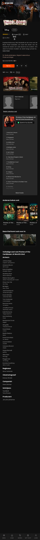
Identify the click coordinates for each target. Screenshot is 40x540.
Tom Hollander (8, 300)
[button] (4, 536)
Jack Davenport (8, 291)
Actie (14, 30)
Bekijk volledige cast (10, 111)
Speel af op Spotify (26, 123)
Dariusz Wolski (7, 378)
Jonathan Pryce (8, 308)
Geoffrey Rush (7, 274)
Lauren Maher (7, 342)
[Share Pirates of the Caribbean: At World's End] (25, 65)
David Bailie (6, 330)
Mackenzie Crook (8, 321)
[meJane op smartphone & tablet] (17, 72)
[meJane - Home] (7, 3)
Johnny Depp (8, 261)
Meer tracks (20, 193)
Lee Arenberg (7, 317)
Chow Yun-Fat (7, 283)
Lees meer (6, 51)
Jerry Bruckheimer (9, 400)
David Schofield (8, 338)
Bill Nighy (6, 287)
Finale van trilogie (8, 57)
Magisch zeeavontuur (23, 55)
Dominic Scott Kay (9, 364)
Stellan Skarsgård (11, 279)
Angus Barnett (7, 351)
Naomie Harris (7, 304)
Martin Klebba (7, 334)
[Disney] (7, 30)
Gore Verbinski (8, 371)
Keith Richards (7, 313)
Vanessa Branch (8, 347)
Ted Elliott (6, 391)
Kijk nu (8, 66)
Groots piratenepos (10, 55)
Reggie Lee (6, 360)
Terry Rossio (7, 393)
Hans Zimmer (7, 384)
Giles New (6, 355)
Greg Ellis (7, 325)
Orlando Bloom (8, 266)
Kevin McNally (7, 296)
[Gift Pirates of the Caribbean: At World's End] (17, 65)
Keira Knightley (8, 270)
